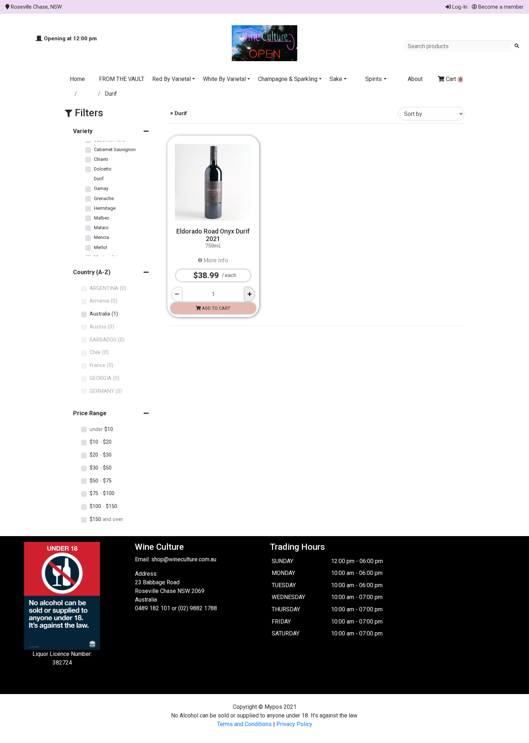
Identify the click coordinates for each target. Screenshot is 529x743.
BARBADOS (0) (107, 340)
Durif (99, 178)
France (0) (101, 365)
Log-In (459, 7)
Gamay (101, 188)
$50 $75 (101, 481)
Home (77, 79)
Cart (453, 79)
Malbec (101, 218)
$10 (101, 429)
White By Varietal (224, 79)
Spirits (373, 79)
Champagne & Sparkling (287, 79)
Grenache (104, 198)
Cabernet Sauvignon (115, 149)
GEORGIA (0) (104, 378)
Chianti (101, 159)
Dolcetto (103, 169)
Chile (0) (99, 352)
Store (88, 93)
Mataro (101, 227)
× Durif (178, 113)
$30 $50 (101, 468)
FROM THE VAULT (121, 79)
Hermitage (105, 208)
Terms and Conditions (244, 724)
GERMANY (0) (106, 391)
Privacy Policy (294, 724)
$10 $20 (101, 442)
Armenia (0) (103, 301)
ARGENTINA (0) (108, 288)
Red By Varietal (171, 79)
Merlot (100, 247)
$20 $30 (101, 455)
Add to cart (215, 308)
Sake (336, 79)
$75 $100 (102, 493)
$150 (106, 519)
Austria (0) (102, 327)
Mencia (101, 237)
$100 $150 (103, 506)
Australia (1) (104, 314)
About (415, 79)
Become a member (500, 7)
